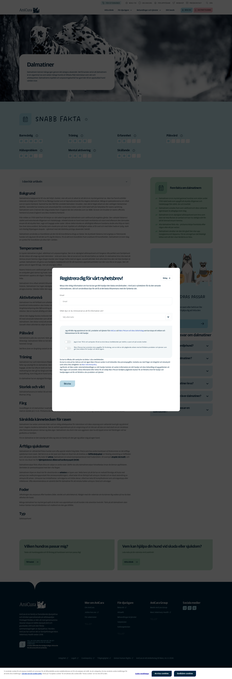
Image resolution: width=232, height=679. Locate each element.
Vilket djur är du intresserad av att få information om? (81, 311)
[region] (116, 673)
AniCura (113, 331)
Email (62, 295)
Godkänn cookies (185, 674)
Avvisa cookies (162, 674)
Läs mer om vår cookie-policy (32, 674)
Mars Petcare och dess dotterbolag (131, 331)
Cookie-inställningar (142, 674)
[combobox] (116, 317)
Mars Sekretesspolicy (89, 365)
